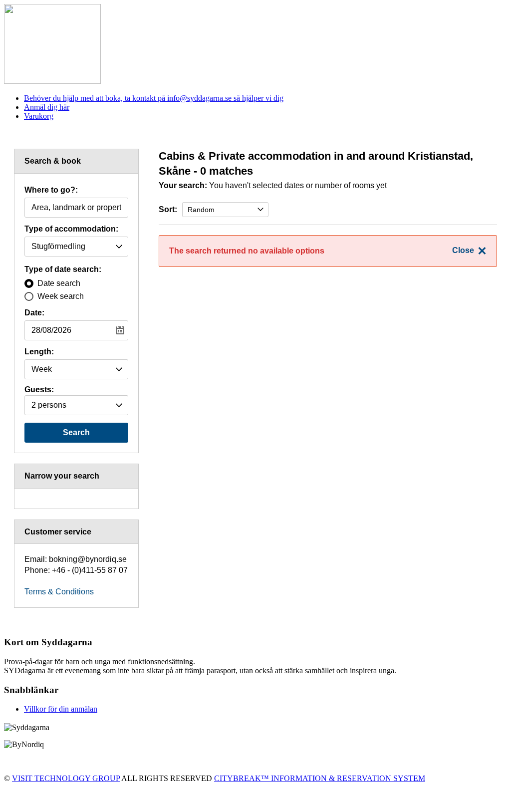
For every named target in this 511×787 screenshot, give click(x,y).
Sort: (168, 209)
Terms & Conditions (59, 591)
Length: (39, 352)
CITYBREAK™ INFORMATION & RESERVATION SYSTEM (319, 778)
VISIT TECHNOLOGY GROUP (66, 778)
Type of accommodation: (71, 229)
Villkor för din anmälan (60, 709)
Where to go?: (51, 190)
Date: (34, 313)
